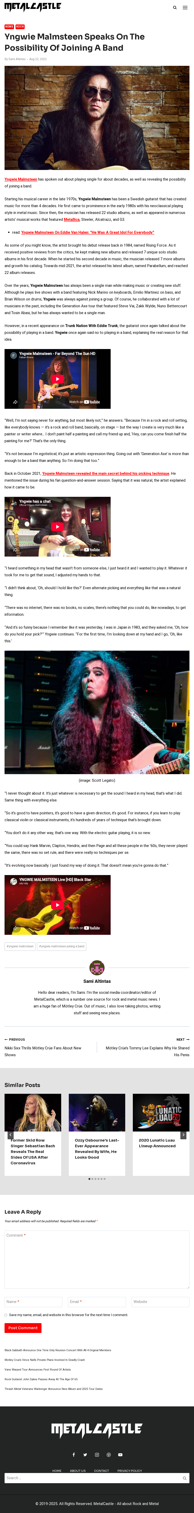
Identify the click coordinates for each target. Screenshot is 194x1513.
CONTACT (101, 1471)
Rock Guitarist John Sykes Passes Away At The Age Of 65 (41, 1379)
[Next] (183, 1134)
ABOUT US (78, 1471)
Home (56, 1471)
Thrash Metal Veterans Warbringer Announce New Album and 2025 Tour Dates (54, 1389)
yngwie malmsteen (20, 946)
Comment (16, 1235)
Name (12, 1302)
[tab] (89, 1179)
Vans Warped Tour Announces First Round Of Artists (38, 1370)
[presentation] (33, 1113)
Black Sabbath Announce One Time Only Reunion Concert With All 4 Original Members (58, 1350)
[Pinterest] (109, 1455)
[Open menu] (185, 7)
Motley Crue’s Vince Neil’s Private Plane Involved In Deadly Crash (45, 1360)
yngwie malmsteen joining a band (61, 946)
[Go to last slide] (11, 1134)
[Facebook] (74, 1455)
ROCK (20, 27)
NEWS (9, 27)
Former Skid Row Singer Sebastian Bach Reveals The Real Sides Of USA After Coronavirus (33, 1151)
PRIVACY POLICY (129, 1471)
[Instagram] (97, 1455)
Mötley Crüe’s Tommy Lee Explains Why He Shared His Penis (147, 1047)
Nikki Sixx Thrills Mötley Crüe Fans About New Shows (43, 1047)
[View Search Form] (175, 7)
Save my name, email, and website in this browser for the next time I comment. (68, 1315)
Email (76, 1302)
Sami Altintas (17, 59)
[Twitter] (85, 1455)
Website (140, 1302)
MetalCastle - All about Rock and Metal (126, 1504)
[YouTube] (120, 1455)
